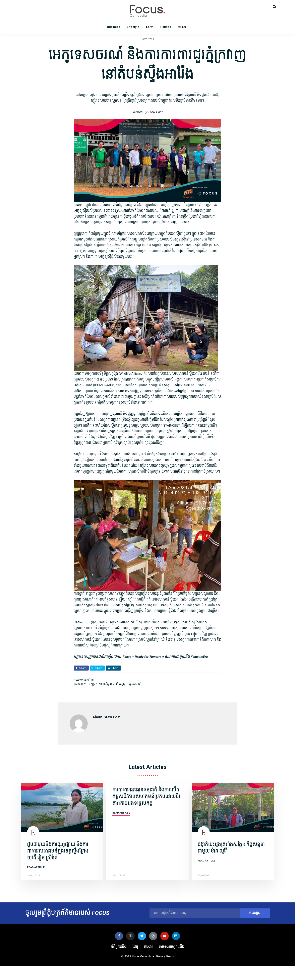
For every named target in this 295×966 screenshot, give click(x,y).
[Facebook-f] (119, 936)
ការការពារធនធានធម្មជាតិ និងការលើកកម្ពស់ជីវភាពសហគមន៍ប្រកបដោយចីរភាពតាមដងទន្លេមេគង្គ (146, 796)
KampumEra (199, 657)
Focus (147, 11)
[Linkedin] (176, 936)
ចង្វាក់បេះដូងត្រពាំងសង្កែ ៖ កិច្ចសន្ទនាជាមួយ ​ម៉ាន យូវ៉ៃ (231, 848)
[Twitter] (142, 936)
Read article (36, 867)
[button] (274, 6)
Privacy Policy (165, 956)
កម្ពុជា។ (94, 684)
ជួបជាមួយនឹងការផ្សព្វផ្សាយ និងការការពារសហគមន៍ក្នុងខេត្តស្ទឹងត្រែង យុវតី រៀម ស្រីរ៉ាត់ (57, 851)
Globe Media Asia (143, 956)
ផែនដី (92, 680)
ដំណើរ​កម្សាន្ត (119, 684)
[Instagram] (130, 936)
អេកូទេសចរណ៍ (134, 684)
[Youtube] (164, 936)
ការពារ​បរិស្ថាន (105, 684)
